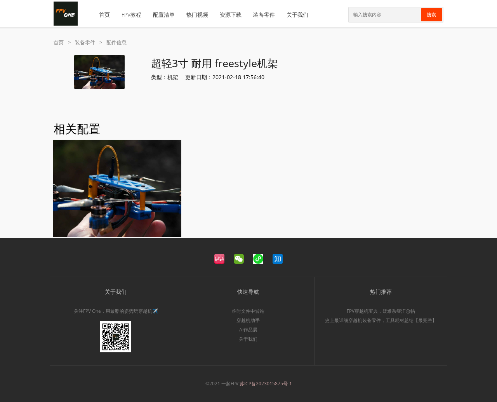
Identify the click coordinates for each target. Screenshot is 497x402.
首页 (104, 14)
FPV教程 (131, 14)
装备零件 (264, 14)
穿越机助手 (248, 320)
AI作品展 (248, 329)
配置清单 (164, 14)
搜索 (431, 14)
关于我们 (297, 14)
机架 (172, 77)
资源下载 (231, 14)
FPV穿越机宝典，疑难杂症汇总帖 (381, 311)
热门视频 (197, 14)
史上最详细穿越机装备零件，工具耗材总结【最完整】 (381, 320)
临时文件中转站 (248, 311)
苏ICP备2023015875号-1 (266, 383)
